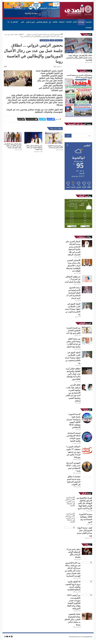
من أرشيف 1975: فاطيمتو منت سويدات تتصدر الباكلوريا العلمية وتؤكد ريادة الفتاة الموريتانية (73, 602)
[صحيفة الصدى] (78, 10)
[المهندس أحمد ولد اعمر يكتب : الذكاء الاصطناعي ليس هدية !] (87, 467)
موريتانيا (81, 22)
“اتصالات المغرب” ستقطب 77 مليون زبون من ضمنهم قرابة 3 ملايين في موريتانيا (73, 451)
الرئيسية (89, 22)
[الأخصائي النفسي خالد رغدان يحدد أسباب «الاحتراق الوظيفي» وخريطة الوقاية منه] (87, 262)
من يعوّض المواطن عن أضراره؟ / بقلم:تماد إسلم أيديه (72, 279)
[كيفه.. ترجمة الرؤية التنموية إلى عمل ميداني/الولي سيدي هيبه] (70, 529)
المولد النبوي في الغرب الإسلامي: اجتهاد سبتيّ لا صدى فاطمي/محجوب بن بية (72, 308)
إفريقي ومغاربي (41, 22)
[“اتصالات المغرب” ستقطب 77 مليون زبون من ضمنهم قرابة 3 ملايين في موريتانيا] (87, 450)
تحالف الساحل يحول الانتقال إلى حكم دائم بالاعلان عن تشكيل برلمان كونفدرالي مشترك (13, 145)
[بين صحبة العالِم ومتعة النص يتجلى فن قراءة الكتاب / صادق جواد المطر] (87, 340)
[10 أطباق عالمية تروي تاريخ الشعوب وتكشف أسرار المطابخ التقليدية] (87, 583)
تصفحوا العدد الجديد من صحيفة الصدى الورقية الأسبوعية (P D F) (79, 76)
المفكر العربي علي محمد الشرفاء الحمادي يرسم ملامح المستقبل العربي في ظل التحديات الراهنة (73, 248)
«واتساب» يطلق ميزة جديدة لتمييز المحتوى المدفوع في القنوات (73, 480)
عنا (8, 22)
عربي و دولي (30, 22)
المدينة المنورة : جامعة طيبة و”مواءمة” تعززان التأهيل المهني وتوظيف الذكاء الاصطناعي (73, 421)
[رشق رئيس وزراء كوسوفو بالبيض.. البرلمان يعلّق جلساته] (87, 551)
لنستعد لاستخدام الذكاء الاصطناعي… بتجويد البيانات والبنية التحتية (72, 437)
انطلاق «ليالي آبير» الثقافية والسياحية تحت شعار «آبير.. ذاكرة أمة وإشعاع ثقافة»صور (73, 373)
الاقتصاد (69, 22)
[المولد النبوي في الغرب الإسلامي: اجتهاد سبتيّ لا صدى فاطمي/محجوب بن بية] (87, 305)
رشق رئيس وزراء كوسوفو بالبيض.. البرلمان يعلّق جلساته (73, 553)
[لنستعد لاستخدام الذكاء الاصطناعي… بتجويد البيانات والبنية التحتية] (87, 437)
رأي (50, 22)
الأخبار (75, 22)
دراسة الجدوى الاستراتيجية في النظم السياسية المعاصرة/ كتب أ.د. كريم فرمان (73, 292)
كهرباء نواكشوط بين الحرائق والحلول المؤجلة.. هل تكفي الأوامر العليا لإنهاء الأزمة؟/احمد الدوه (84, 503)
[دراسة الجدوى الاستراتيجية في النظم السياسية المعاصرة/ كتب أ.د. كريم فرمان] (87, 289)
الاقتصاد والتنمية (44, 40)
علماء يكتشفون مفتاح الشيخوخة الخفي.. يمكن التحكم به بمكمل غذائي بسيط (72, 619)
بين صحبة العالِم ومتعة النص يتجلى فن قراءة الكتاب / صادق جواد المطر (73, 342)
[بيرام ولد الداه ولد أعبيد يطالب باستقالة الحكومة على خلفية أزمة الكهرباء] (33, 138)
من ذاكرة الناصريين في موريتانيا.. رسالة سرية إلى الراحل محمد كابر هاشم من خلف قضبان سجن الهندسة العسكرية (72, 569)
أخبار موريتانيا (48, 34)
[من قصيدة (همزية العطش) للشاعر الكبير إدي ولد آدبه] (54, 138)
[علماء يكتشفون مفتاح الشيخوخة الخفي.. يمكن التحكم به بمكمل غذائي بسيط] (87, 616)
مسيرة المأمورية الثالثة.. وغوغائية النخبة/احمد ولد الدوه (85, 518)
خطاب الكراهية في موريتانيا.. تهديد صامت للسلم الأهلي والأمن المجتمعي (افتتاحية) (79, 57)
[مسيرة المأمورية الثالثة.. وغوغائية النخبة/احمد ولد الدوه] (70, 518)
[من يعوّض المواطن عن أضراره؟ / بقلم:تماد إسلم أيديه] (87, 278)
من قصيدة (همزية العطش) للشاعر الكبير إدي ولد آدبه (55, 146)
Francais (89, 27)
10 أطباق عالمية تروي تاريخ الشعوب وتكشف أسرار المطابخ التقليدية (72, 585)
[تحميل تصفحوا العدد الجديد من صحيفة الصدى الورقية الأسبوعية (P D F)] (78, 117)
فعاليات (54, 22)
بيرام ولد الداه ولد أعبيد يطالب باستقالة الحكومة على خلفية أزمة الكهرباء (34, 147)
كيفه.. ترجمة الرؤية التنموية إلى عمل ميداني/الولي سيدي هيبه (84, 531)
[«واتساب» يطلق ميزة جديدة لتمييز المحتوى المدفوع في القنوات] (87, 480)
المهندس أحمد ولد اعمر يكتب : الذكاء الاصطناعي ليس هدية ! (73, 467)
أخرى (22, 22)
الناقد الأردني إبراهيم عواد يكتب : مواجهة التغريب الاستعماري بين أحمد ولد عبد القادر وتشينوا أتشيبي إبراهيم (72, 393)
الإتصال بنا (14, 22)
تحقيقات (62, 22)
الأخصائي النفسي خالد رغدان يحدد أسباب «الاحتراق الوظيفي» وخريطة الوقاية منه (73, 265)
